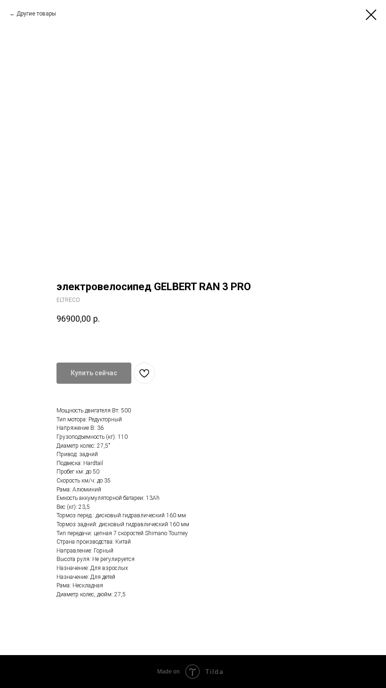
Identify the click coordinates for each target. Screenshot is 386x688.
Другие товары (36, 13)
